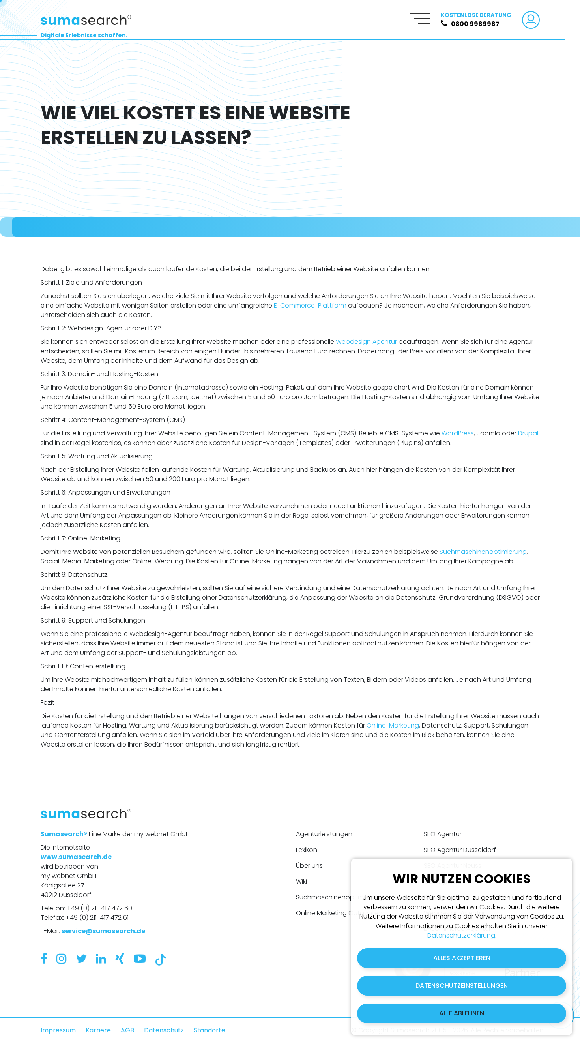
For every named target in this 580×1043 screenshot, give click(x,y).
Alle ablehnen (461, 1013)
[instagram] (61, 958)
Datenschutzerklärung (461, 935)
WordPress (458, 433)
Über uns (309, 865)
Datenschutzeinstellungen (461, 985)
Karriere (98, 1030)
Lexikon (306, 849)
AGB (127, 1030)
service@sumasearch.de (103, 931)
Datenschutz (164, 1030)
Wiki (301, 881)
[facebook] (44, 958)
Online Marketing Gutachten (339, 912)
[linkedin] (101, 958)
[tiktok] (161, 958)
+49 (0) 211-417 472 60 (99, 908)
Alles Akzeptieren (461, 957)
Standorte (209, 1030)
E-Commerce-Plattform (310, 305)
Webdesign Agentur (366, 341)
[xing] (120, 958)
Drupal (528, 433)
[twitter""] (81, 958)
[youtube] (140, 958)
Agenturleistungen (324, 834)
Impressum (58, 1030)
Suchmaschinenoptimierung (483, 551)
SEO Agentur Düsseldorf (460, 849)
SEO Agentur (443, 834)
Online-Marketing (393, 725)
